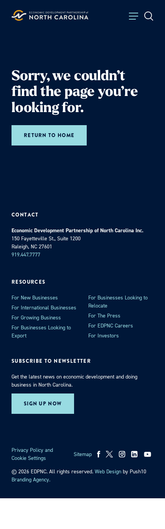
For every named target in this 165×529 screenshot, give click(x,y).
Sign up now (43, 403)
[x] (109, 454)
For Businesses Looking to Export (41, 331)
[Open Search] (148, 16)
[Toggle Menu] (133, 16)
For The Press (104, 315)
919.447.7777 (26, 254)
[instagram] (122, 454)
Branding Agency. (31, 479)
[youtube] (148, 454)
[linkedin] (134, 454)
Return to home (49, 135)
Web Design (108, 471)
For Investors (103, 335)
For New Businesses (35, 297)
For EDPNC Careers (110, 325)
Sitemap (83, 454)
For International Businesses (44, 307)
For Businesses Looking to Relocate (118, 301)
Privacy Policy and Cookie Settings (32, 454)
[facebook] (99, 454)
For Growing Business (36, 317)
